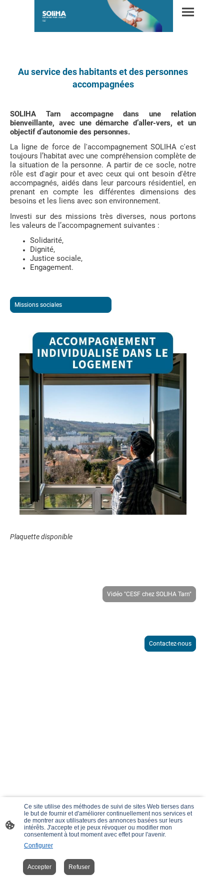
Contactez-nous (170, 643)
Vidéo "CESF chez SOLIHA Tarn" (149, 594)
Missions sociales (60, 304)
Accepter (40, 867)
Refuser (79, 867)
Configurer (38, 845)
